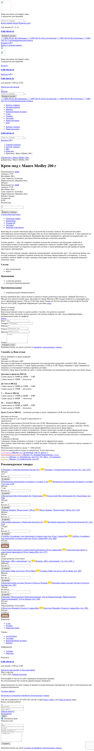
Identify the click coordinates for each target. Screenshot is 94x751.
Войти (3, 318)
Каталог (4, 66)
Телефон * (5, 323)
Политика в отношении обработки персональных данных (25, 695)
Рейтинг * (5, 326)
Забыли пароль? (7, 711)
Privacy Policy (49, 700)
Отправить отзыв (8, 345)
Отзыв (3, 342)
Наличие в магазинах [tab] (15, 227)
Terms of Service (64, 700)
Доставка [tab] (10, 225)
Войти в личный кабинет (11, 45)
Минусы (4, 332)
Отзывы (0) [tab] (10, 223)
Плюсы (4, 329)
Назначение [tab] (11, 221)
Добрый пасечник (19, 674)
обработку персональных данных (48, 347)
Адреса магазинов (27, 670)
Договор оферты (8, 691)
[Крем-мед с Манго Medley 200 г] (15, 158)
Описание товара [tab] (13, 219)
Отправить (6, 744)
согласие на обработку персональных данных (43, 748)
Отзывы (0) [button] (5, 198)
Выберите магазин (9, 36)
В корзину (5, 479)
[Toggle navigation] (2, 89)
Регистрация (6, 714)
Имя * (3, 321)
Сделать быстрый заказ (10, 214)
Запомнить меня (11, 719)
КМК (17, 172)
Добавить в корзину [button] (9, 212)
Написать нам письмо (10, 670)
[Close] (2, 704)
